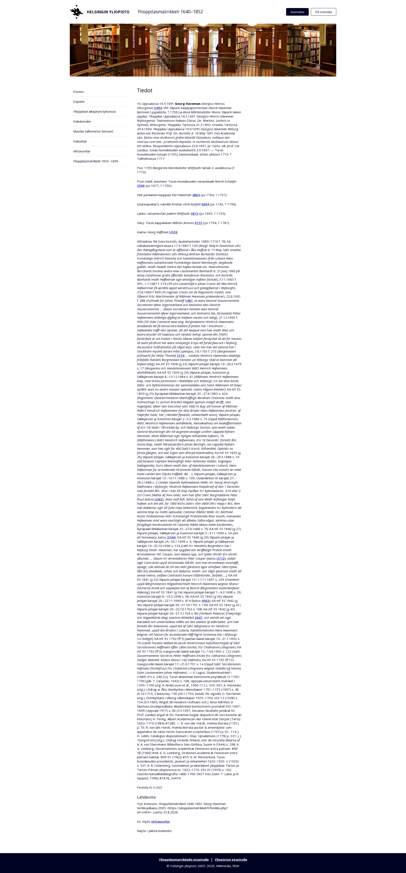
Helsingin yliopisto (108, 11)
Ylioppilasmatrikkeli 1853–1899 (95, 161)
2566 (141, 185)
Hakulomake (82, 121)
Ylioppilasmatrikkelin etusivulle (184, 859)
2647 (198, 617)
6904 (205, 204)
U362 (159, 499)
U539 (173, 232)
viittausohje (160, 821)
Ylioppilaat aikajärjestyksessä (94, 111)
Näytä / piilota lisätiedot (154, 831)
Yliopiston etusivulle (231, 859)
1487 (189, 300)
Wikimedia (223, 866)
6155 (198, 223)
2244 (171, 537)
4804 (196, 195)
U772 (221, 558)
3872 (194, 213)
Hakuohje (80, 141)
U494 (158, 108)
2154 (180, 355)
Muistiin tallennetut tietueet (93, 131)
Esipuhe (79, 101)
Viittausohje (81, 151)
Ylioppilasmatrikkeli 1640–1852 (170, 12)
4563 (205, 600)
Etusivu (78, 91)
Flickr (236, 866)
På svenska (323, 12)
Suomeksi (297, 12)
